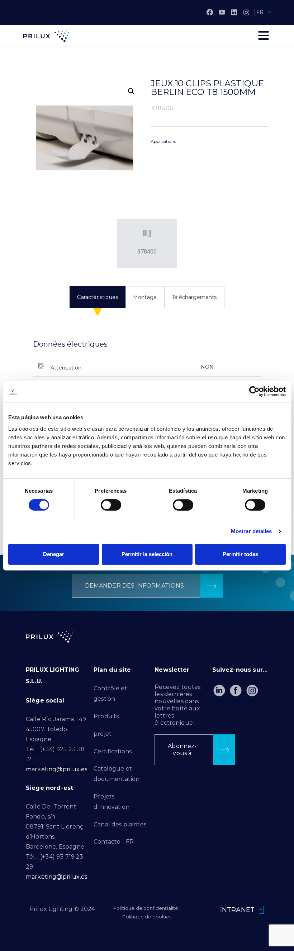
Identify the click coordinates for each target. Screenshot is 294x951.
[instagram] (246, 12)
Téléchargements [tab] (194, 297)
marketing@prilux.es (56, 769)
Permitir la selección (147, 554)
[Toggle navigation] (263, 35)
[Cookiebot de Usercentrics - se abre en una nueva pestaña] (254, 391)
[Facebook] (210, 12)
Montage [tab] (145, 297)
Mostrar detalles (251, 531)
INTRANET (237, 910)
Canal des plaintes (120, 824)
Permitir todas (240, 554)
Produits (106, 716)
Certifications (113, 751)
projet (103, 733)
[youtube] (222, 12)
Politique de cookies (146, 916)
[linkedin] (234, 12)
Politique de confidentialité (145, 908)
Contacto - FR (114, 841)
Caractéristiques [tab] (97, 297)
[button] (131, 91)
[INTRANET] (261, 910)
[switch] (111, 505)
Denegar (53, 554)
